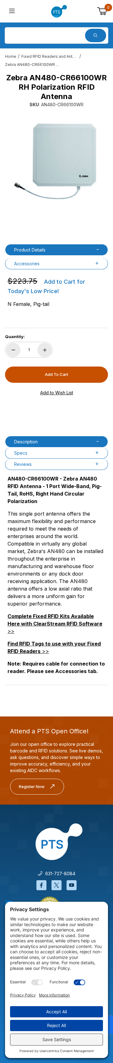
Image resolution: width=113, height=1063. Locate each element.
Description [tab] (26, 441)
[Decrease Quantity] (13, 350)
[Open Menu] (12, 11)
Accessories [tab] (27, 263)
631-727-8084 (59, 873)
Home (10, 56)
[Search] (95, 35)
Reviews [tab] (23, 464)
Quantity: (15, 336)
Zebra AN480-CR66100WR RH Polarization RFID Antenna (33, 64)
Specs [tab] (20, 453)
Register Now (32, 786)
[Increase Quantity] (44, 350)
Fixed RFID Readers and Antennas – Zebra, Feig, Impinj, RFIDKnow (49, 56)
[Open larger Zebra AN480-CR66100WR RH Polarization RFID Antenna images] (56, 160)
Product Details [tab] (30, 249)
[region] (56, 223)
